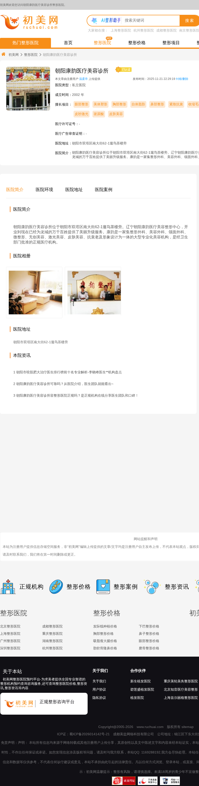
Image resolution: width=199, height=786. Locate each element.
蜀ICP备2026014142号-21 (89, 734)
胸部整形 (119, 104)
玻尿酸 (99, 114)
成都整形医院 (166, 30)
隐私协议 (99, 698)
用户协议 (99, 689)
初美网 (13, 55)
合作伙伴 (138, 671)
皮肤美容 (116, 114)
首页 (68, 42)
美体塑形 (100, 104)
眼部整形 (81, 104)
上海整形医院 (121, 30)
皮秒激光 (81, 114)
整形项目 (171, 42)
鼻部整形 (157, 104)
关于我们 (100, 671)
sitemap (188, 727)
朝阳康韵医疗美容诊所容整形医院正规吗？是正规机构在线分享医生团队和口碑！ (77, 395)
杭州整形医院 (143, 30)
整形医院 (102, 42)
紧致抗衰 (176, 104)
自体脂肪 (138, 104)
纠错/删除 (182, 79)
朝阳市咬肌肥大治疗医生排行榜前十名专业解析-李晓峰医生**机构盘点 (69, 372)
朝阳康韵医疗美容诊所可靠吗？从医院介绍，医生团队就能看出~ (64, 384)
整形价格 (137, 42)
